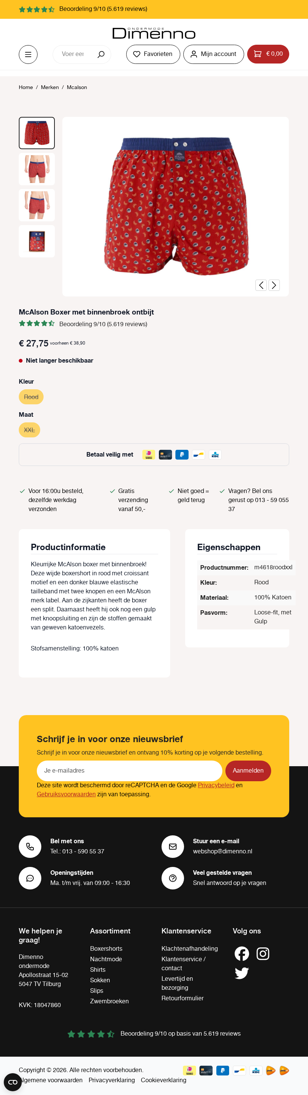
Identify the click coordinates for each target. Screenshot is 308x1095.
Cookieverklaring (163, 1080)
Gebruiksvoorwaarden (66, 794)
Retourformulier (183, 998)
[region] (154, 206)
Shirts (98, 970)
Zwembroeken (109, 1001)
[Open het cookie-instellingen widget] (13, 1082)
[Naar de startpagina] (154, 33)
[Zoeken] (101, 54)
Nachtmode (106, 959)
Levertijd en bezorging (177, 983)
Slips (96, 991)
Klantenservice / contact (183, 964)
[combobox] (72, 54)
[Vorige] (261, 285)
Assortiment (110, 930)
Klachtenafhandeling (190, 949)
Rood (34, 397)
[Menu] (28, 54)
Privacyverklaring (112, 1080)
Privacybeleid (216, 785)
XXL (32, 430)
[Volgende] (274, 285)
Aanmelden (248, 771)
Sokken (100, 980)
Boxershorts (106, 949)
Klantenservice (186, 930)
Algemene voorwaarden (51, 1080)
